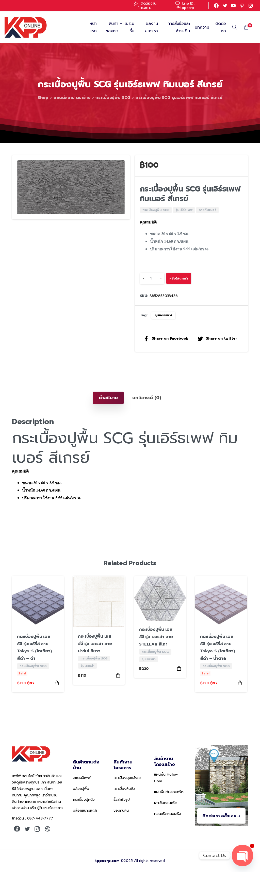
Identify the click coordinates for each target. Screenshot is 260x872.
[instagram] (250, 5)
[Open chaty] (242, 855)
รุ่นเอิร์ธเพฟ (163, 315)
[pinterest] (242, 5)
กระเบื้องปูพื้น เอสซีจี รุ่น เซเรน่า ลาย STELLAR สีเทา (156, 636)
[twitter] (225, 5)
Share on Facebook (170, 338)
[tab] (108, 398)
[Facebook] (216, 5)
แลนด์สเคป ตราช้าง (72, 98)
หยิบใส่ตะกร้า (178, 278)
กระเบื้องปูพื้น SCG (112, 98)
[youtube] (233, 5)
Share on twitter (221, 338)
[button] (121, 163)
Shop (43, 98)
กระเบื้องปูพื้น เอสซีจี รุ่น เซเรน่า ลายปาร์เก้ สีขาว (95, 643)
